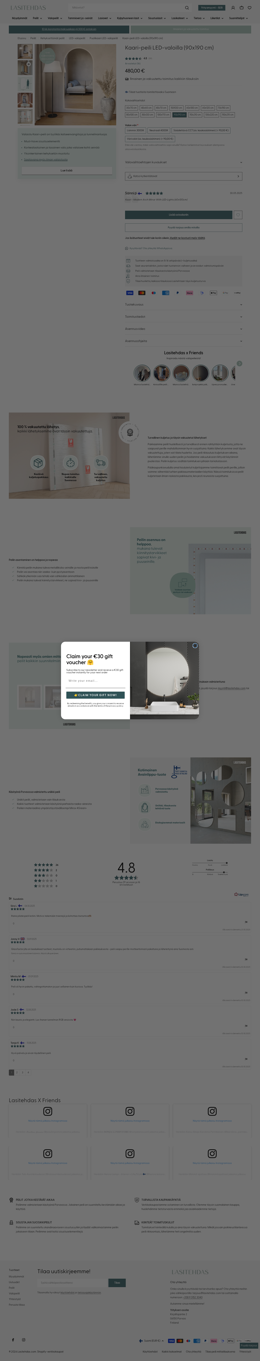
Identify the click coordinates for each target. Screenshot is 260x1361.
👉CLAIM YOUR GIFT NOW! (95, 695)
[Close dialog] (195, 645)
